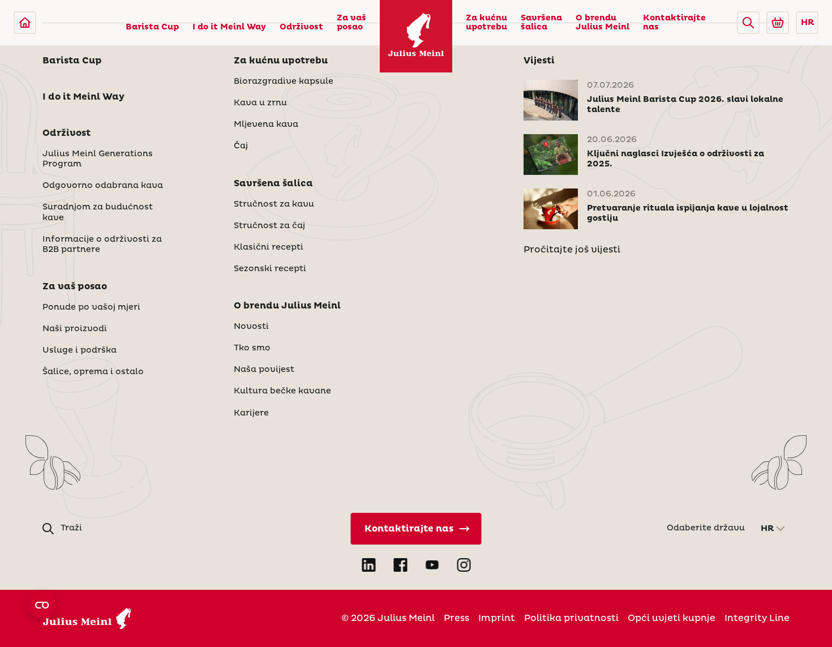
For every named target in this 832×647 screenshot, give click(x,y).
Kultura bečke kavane (282, 391)
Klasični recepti (268, 247)
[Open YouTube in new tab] (432, 565)
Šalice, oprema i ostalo (93, 372)
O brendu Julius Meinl (602, 22)
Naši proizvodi (74, 329)
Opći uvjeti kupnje (671, 618)
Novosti (251, 327)
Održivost (301, 27)
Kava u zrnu (260, 103)
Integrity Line (757, 618)
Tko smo (252, 348)
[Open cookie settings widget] (41, 605)
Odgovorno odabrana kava (102, 186)
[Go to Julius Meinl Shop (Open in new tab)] (777, 22)
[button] (748, 22)
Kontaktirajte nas (674, 22)
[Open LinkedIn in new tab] (368, 565)
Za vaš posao (351, 22)
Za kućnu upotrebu (486, 22)
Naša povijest (264, 370)
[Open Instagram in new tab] (463, 565)
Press (456, 618)
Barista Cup (152, 27)
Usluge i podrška (79, 350)
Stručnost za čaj (269, 226)
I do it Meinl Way (229, 27)
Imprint (496, 618)
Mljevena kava (266, 124)
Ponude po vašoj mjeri (91, 307)
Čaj (241, 146)
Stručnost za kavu (274, 204)
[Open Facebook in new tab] (400, 565)
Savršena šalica (541, 22)
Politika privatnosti (571, 618)
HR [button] (807, 23)
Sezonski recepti (270, 269)
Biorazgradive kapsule (283, 81)
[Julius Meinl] (25, 22)
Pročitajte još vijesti (572, 249)
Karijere (251, 413)
